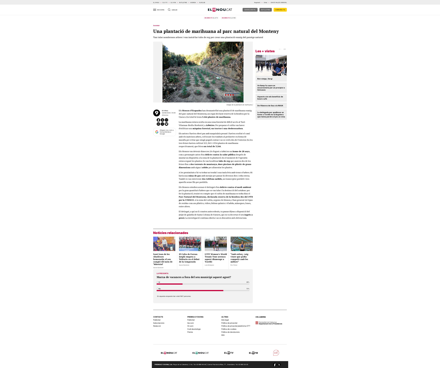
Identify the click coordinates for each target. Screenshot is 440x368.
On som (190, 326)
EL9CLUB (202, 2)
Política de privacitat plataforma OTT (235, 326)
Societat (156, 25)
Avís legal (225, 320)
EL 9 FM (173, 2)
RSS (223, 335)
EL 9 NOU (156, 2)
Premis (190, 332)
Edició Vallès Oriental (279, 2)
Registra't (257, 2)
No (159, 289)
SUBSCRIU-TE (280, 10)
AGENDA (193, 2)
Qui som (190, 323)
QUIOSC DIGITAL (250, 10)
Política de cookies (228, 329)
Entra (265, 2)
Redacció (157, 326)
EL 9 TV (165, 2)
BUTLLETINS (183, 2)
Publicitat (156, 320)
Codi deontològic (194, 329)
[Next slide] (284, 49)
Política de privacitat (229, 323)
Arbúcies (165, 115)
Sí (159, 282)
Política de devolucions (230, 332)
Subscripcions (158, 323)
